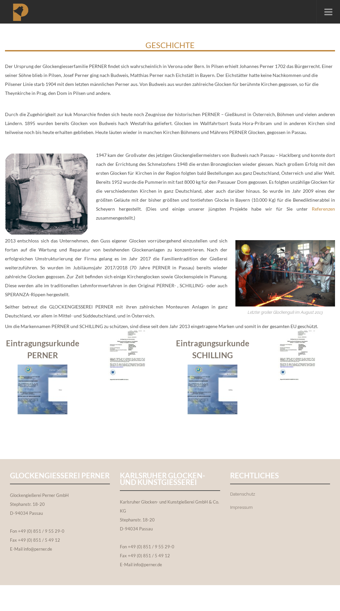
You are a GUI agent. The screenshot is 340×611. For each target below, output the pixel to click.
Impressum (241, 507)
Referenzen (323, 209)
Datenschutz (242, 494)
